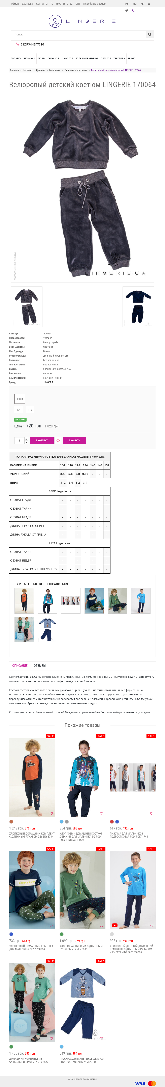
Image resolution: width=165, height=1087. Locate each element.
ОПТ (77, 3)
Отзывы (40, 666)
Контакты (42, 3)
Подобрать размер (94, 3)
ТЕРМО (131, 58)
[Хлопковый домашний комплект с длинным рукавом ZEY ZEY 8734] (32, 777)
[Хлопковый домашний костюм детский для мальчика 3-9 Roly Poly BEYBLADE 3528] (82, 777)
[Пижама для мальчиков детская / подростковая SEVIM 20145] (82, 1002)
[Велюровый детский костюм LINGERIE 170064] (26, 306)
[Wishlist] (58, 440)
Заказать (74, 440)
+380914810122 (63, 3)
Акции (41, 58)
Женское (53, 58)
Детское (106, 58)
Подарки (15, 58)
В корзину (42, 440)
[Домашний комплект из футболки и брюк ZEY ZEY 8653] (32, 1002)
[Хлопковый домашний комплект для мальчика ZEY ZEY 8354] (32, 890)
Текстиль (119, 58)
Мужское (67, 58)
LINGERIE (48, 382)
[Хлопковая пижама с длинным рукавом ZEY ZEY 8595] (82, 890)
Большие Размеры (86, 58)
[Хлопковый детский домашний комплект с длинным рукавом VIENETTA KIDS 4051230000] (133, 890)
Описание (20, 666)
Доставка (27, 3)
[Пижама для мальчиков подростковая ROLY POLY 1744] (133, 777)
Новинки (29, 58)
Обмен (15, 3)
